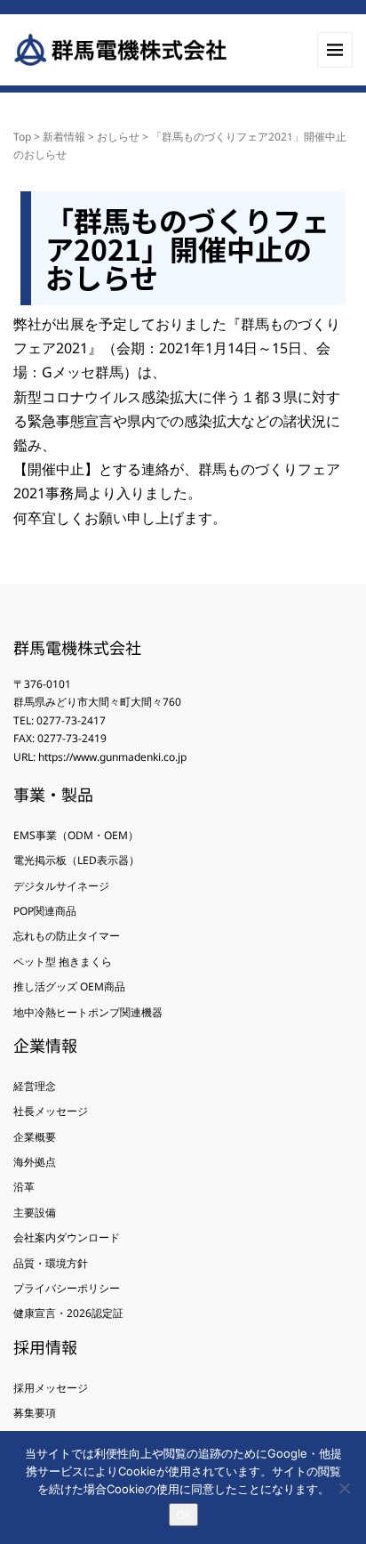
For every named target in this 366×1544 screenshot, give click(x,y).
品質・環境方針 (50, 1263)
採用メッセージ (50, 1387)
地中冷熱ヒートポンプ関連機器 (88, 1012)
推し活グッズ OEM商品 (69, 986)
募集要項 (34, 1412)
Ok (183, 1515)
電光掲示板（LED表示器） (76, 860)
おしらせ (118, 136)
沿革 (24, 1186)
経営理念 (34, 1086)
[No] (344, 1488)
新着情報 (64, 136)
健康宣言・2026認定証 (68, 1313)
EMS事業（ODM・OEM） (76, 835)
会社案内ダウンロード (66, 1237)
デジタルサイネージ (61, 885)
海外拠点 (34, 1161)
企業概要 (34, 1136)
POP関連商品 (44, 910)
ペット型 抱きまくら (62, 961)
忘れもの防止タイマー (66, 935)
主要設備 (34, 1212)
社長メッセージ (50, 1111)
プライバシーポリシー (66, 1288)
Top (22, 136)
